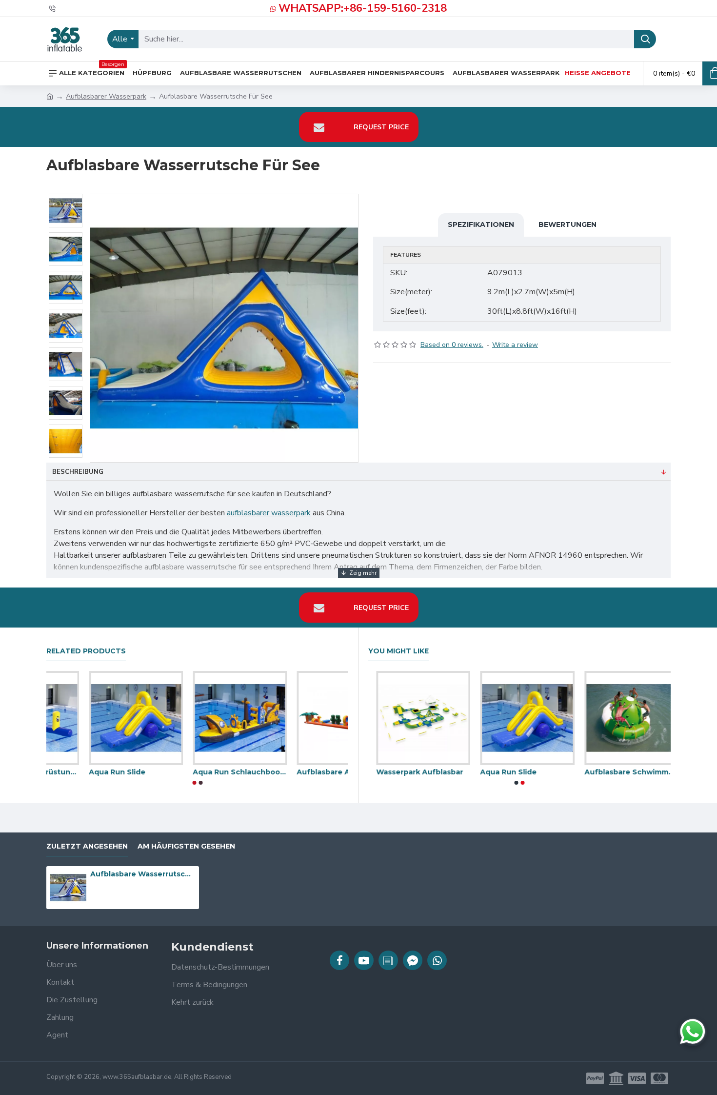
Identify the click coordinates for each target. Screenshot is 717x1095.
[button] (194, 783)
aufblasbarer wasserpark (269, 512)
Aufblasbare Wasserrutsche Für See (143, 874)
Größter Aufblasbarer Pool (624, 772)
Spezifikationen (481, 224)
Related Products (86, 651)
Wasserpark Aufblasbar (89, 772)
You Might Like (398, 651)
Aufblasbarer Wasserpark (106, 96)
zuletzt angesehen (87, 846)
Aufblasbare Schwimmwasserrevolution (197, 772)
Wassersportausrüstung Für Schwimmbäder (301, 772)
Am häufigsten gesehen (186, 846)
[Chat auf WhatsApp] (692, 1031)
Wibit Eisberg (393, 772)
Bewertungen (567, 224)
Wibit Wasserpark (505, 772)
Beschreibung (77, 471)
